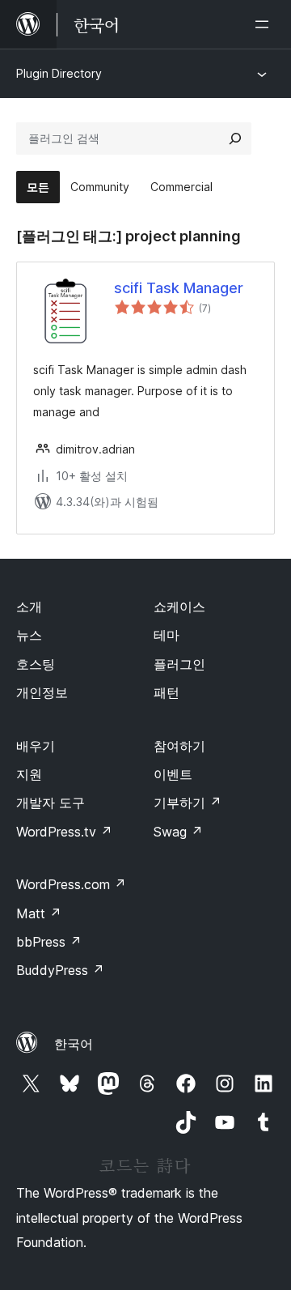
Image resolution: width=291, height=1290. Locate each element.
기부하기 (187, 802)
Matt (38, 913)
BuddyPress (60, 970)
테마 (166, 635)
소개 (29, 606)
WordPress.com (71, 884)
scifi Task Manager (178, 287)
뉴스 (29, 635)
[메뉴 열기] (265, 24)
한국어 (73, 1044)
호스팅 (35, 664)
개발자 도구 (50, 802)
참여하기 (179, 746)
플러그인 (179, 664)
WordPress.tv (64, 832)
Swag (178, 832)
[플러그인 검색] (235, 138)
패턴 (166, 692)
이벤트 (173, 774)
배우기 (35, 746)
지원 (29, 774)
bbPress (49, 942)
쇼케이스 (179, 606)
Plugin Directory (59, 73)
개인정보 (42, 692)
